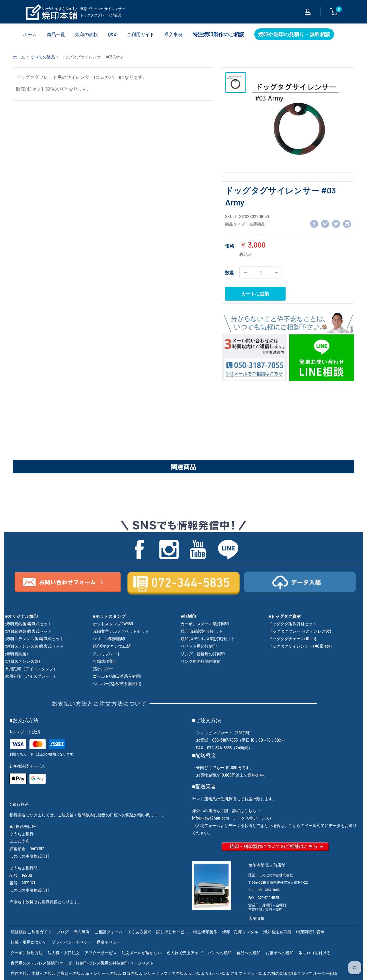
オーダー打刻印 (74, 963)
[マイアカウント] (308, 12)
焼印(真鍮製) (16, 653)
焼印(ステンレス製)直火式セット (34, 646)
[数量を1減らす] (246, 272)
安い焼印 (196, 973)
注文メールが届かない (142, 952)
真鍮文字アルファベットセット (121, 631)
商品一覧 (56, 34)
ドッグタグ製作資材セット (292, 623)
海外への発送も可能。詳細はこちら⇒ (226, 810)
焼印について (300, 973)
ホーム (30, 34)
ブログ (62, 931)
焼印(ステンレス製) (22, 661)
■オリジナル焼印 (21, 616)
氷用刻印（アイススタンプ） (31, 668)
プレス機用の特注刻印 (109, 963)
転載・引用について (29, 942)
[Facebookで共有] (314, 223)
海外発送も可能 (277, 931)
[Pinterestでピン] (325, 223)
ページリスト (142, 963)
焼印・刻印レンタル (240, 931)
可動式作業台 (105, 661)
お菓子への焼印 (280, 952)
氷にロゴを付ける (314, 952)
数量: (230, 272)
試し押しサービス (172, 931)
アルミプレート (107, 653)
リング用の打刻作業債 (201, 661)
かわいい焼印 (217, 973)
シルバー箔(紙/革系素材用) (117, 683)
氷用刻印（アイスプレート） (31, 676)
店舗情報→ (258, 918)
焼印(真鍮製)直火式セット (28, 631)
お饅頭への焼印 (70, 973)
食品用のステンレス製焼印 (35, 963)
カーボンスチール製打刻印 (205, 623)
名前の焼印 (277, 973)
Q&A (112, 34)
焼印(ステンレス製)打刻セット (208, 638)
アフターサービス (101, 952)
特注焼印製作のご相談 (218, 34)
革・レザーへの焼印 (103, 973)
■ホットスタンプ (109, 616)
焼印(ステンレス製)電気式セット (34, 638)
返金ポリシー (109, 942)
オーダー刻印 (325, 973)
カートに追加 (255, 293)
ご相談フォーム (108, 931)
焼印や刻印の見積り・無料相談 (294, 34)
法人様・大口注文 (64, 952)
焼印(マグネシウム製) (112, 646)
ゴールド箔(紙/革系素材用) (117, 676)
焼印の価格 (86, 34)
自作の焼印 (21, 973)
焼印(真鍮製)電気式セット (28, 623)
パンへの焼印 (220, 952)
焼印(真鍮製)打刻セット (202, 631)
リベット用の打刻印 (199, 646)
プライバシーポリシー (72, 942)
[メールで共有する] (347, 223)
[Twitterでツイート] (336, 223)
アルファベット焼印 (248, 973)
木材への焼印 (44, 973)
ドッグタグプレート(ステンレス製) (299, 631)
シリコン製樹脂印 (109, 638)
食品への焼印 (249, 952)
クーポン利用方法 (27, 952)
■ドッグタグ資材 (284, 616)
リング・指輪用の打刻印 (203, 653)
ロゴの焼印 (132, 973)
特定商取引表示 (310, 931)
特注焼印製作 (205, 931)
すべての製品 (43, 56)
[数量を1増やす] (276, 272)
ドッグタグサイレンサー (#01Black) (299, 646)
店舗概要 (19, 931)
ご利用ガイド (140, 34)
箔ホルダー (103, 668)
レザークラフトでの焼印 (165, 973)
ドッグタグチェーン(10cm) (292, 638)
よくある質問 (139, 931)
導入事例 (173, 34)
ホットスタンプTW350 (113, 623)
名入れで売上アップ (185, 952)
